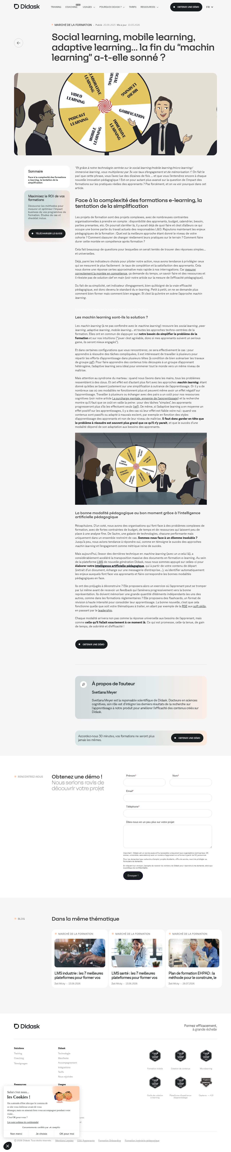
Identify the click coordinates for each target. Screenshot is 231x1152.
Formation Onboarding (109, 1140)
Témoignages (20, 1063)
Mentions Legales (64, 1140)
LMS (100, 561)
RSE (184, 606)
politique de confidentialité (136, 868)
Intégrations (64, 1067)
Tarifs (61, 1072)
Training (18, 1053)
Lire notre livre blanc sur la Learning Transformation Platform (111, 309)
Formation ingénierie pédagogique (142, 1140)
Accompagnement (67, 1062)
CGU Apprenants (86, 1140)
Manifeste (63, 1058)
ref (91, 362)
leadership (105, 610)
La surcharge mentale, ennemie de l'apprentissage (145, 398)
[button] (210, 7)
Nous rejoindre (65, 1076)
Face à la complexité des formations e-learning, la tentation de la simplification (47, 180)
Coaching (19, 1058)
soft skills (199, 606)
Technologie (64, 1053)
